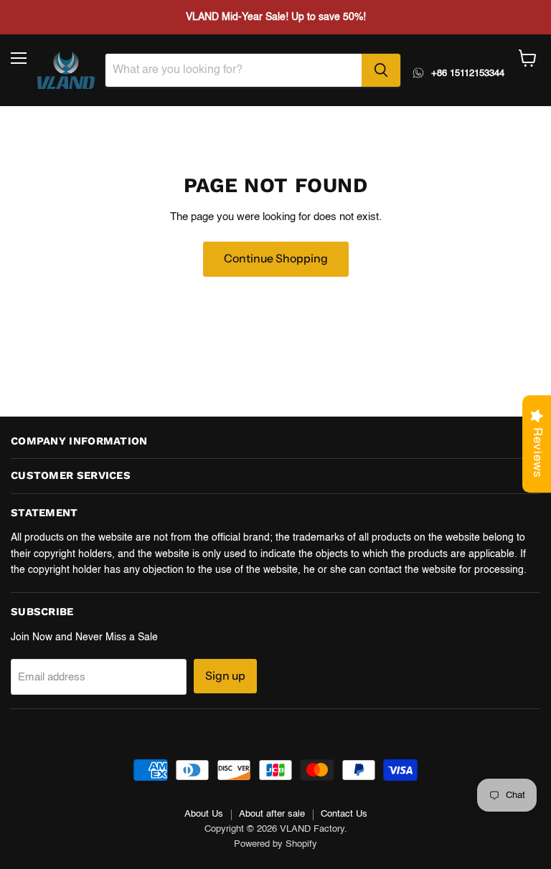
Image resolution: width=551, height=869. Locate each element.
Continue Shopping (276, 258)
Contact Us (344, 814)
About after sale (272, 814)
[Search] (381, 70)
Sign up (225, 676)
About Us (203, 814)
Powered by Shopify (275, 844)
